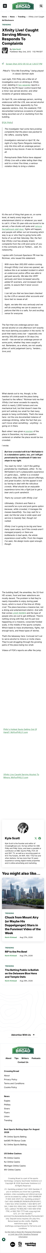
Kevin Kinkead (11, 937)
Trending (6, 25)
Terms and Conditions (14, 1083)
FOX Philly (7, 122)
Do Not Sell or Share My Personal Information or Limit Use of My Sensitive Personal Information (23, 1234)
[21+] (12, 1244)
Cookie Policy (10, 1087)
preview (29, 431)
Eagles (7, 1100)
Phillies (7, 1104)
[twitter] (35, 838)
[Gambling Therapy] (30, 1244)
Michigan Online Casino (15, 1166)
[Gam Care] (20, 1244)
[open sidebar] (5, 6)
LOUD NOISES (19, 613)
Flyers (7, 1112)
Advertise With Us (21, 1035)
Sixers (7, 1108)
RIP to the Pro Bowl (16, 951)
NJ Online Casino (12, 1162)
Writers (25, 1058)
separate (26, 85)
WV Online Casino (12, 1169)
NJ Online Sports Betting (15, 1144)
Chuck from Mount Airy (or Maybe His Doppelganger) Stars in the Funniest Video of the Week (23, 925)
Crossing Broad (11, 1071)
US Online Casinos (13, 1153)
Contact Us (23, 1062)
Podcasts (36, 1058)
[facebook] (39, 838)
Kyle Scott (16, 49)
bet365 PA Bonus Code (15, 1140)
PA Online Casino (12, 1158)
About (8, 1058)
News (7, 1096)
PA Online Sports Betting (15, 1136)
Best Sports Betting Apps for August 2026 (21, 1130)
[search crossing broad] (41, 6)
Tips (16, 1058)
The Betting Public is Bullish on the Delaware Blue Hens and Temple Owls (22, 973)
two (20, 85)
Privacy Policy (10, 1079)
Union (6, 1116)
